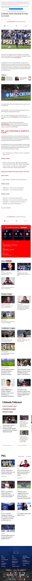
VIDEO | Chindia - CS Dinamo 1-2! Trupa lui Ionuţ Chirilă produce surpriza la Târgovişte (9, 78)
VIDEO (2, 556)
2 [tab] (13, 241)
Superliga (3, 557)
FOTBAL (2, 561)
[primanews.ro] (19, 573)
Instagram (17, 553)
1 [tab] (12, 241)
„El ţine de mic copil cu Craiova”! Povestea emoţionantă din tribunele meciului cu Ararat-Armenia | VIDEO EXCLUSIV (9, 429)
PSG (1, 19)
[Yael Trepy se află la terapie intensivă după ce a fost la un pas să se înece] (8, 281)
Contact (13, 564)
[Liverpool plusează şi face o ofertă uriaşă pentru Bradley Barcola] (8, 528)
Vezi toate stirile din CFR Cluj (22, 445)
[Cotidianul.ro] (21, 575)
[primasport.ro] (8, 575)
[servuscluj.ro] (19, 579)
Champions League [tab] (9, 409)
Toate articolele (28, 456)
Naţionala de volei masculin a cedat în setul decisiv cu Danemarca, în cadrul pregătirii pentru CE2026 (23, 393)
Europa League (20, 304)
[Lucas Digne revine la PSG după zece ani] (24, 506)
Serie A (2, 271)
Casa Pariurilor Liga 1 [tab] (9, 406)
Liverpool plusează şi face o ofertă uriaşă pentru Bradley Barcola (7, 537)
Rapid (18, 367)
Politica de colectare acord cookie (26, 557)
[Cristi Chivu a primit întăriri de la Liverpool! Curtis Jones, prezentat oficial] (8, 266)
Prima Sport (9, 570)
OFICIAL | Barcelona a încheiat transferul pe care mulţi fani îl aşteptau (8, 472)
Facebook (14, 553)
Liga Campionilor (4, 559)
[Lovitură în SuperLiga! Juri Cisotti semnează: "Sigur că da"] (17, 78)
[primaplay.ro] (23, 573)
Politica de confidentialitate (21, 11)
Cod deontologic (26, 563)
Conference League (4, 338)
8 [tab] (19, 241)
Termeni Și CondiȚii (15, 566)
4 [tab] (15, 241)
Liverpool (3, 533)
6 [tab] (17, 241)
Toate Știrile (14, 559)
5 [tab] (16, 241)
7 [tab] (18, 241)
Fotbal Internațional (5, 367)
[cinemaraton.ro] (8, 577)
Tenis (13, 556)
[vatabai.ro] (24, 579)
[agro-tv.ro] (14, 579)
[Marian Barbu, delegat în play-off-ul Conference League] (24, 333)
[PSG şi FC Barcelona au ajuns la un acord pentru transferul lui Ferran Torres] (24, 463)
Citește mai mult (4, 476)
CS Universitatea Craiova (5, 304)
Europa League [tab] (7, 412)
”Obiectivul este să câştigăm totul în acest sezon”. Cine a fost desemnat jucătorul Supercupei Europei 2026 (23, 495)
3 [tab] (14, 241)
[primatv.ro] (8, 573)
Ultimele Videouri (12, 402)
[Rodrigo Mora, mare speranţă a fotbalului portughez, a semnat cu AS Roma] (24, 266)
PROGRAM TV (3, 566)
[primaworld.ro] (9, 579)
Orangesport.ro (4, 387)
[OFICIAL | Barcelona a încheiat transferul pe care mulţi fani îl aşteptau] (8, 463)
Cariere (24, 565)
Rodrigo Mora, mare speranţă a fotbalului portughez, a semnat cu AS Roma (23, 274)
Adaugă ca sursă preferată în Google (16, 21)
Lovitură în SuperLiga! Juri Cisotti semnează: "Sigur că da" (23, 78)
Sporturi (18, 387)
